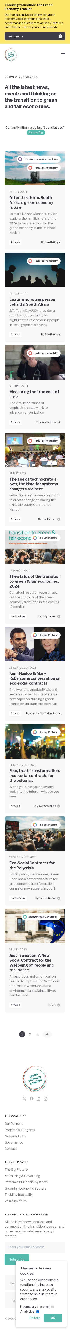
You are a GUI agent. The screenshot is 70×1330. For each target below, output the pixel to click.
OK (53, 1318)
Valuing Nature (16, 1201)
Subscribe (16, 1259)
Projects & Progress (20, 1130)
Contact (11, 1149)
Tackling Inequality (19, 1195)
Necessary (34, 1307)
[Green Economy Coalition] (11, 54)
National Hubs (15, 1136)
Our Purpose (14, 1123)
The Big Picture (16, 1169)
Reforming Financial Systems (26, 1182)
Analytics (27, 1311)
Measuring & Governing (22, 1176)
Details (34, 1318)
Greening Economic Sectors (25, 1188)
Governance (14, 1142)
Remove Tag (36, 132)
